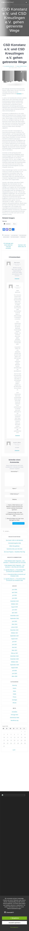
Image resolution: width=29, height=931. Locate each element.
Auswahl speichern (14, 922)
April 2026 (14, 592)
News (18, 66)
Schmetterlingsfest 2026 (14, 543)
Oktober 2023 (14, 604)
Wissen (14, 702)
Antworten (17, 278)
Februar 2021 (14, 653)
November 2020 (14, 659)
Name (14, 488)
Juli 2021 (14, 641)
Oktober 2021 (14, 633)
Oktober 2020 (14, 662)
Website (14, 499)
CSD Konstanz (14, 235)
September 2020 (14, 664)
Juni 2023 (14, 609)
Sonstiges (14, 700)
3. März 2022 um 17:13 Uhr (17, 444)
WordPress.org (14, 720)
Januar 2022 (14, 627)
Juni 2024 (14, 598)
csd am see (6, 235)
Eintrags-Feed (14, 714)
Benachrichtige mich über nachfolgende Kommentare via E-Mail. (14, 514)
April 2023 (14, 612)
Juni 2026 (14, 589)
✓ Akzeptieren (14, 918)
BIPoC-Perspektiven (14, 546)
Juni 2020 (14, 673)
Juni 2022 (14, 621)
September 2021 (14, 636)
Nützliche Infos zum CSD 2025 (14, 549)
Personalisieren (14, 927)
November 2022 (14, 615)
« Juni (13, 750)
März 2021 (14, 650)
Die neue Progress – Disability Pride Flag (14, 552)
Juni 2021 (14, 644)
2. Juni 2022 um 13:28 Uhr (17, 287)
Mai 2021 (14, 647)
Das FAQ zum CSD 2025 (18, 567)
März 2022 (14, 624)
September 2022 (14, 618)
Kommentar (14, 471)
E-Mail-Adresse (14, 494)
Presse (25, 66)
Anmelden (14, 711)
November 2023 (14, 601)
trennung (22, 236)
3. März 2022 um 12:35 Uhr (17, 265)
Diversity (14, 685)
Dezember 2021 (14, 630)
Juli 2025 (14, 595)
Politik (21, 66)
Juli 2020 (14, 670)
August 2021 (14, 638)
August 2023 (14, 607)
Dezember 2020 (14, 656)
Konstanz (19, 93)
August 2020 (14, 667)
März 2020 (14, 676)
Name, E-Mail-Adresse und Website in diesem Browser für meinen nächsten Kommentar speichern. (14, 507)
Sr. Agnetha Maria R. (9, 66)
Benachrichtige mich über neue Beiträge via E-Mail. (15, 519)
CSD (7, 2)
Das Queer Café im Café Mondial (14, 540)
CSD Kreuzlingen (15, 236)
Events (14, 688)
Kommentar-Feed (14, 717)
